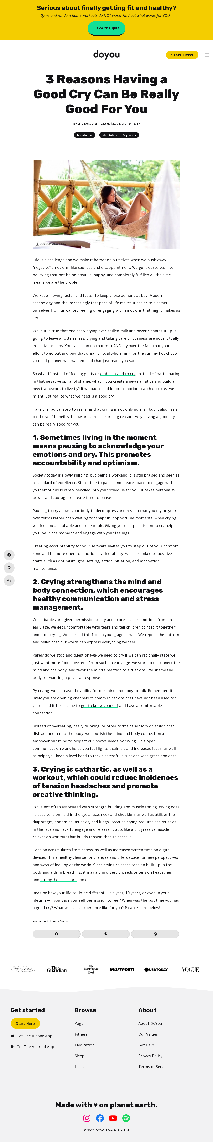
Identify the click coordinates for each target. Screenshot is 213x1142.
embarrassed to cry (117, 373)
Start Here (25, 1023)
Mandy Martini (59, 921)
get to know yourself (99, 705)
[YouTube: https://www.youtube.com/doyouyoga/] (113, 1118)
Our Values (148, 1034)
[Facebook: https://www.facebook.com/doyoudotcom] (100, 1118)
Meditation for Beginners (119, 135)
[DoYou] (106, 55)
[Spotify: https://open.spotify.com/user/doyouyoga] (126, 1118)
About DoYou (150, 1023)
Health (81, 1066)
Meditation (84, 135)
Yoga (79, 1023)
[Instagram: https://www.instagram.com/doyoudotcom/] (87, 1118)
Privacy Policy (150, 1055)
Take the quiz (106, 28)
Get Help (146, 1044)
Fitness (81, 1034)
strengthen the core (58, 879)
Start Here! (182, 55)
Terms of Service (153, 1066)
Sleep (79, 1055)
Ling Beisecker (87, 123)
